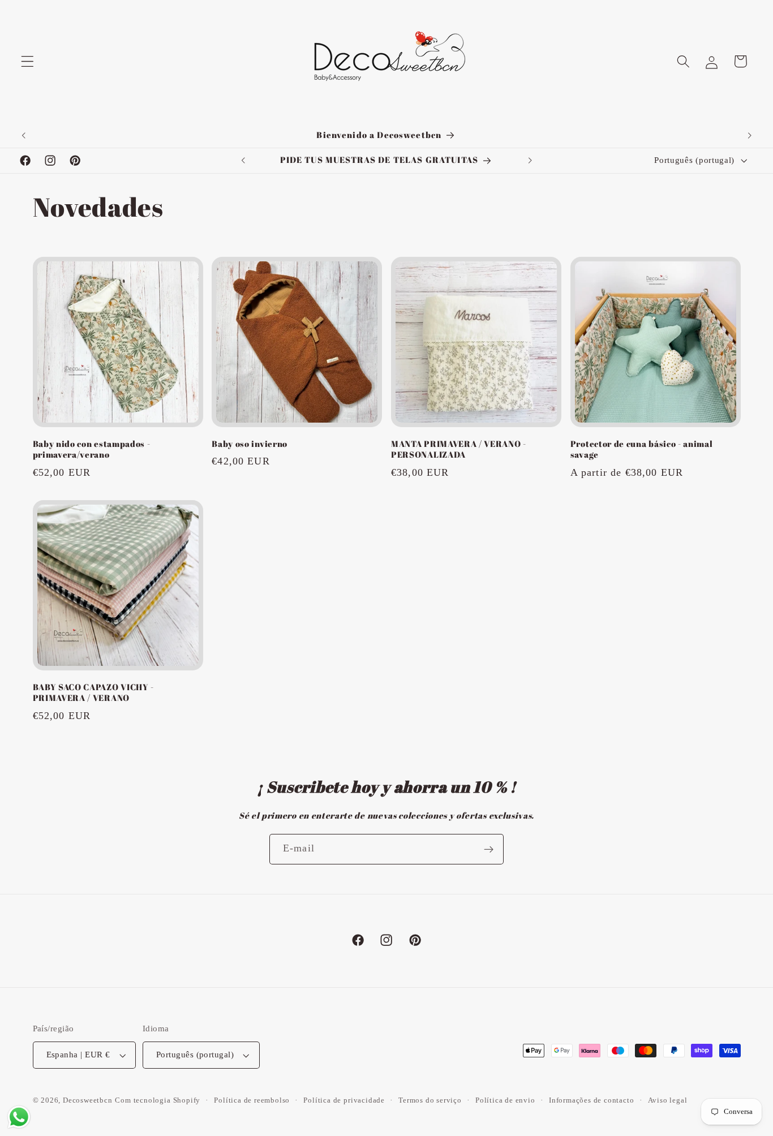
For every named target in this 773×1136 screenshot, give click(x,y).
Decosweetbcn (88, 1100)
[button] (27, 61)
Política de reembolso (252, 1100)
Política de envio (505, 1100)
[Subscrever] (488, 849)
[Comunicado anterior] (23, 135)
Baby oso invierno (249, 443)
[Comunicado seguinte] (749, 135)
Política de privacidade (344, 1100)
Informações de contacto (591, 1100)
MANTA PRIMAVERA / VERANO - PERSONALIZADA (458, 449)
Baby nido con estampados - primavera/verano (92, 449)
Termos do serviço (430, 1100)
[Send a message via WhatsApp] (19, 1117)
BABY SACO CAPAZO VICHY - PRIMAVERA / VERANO (93, 692)
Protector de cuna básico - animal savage (641, 449)
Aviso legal (668, 1100)
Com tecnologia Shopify (157, 1100)
